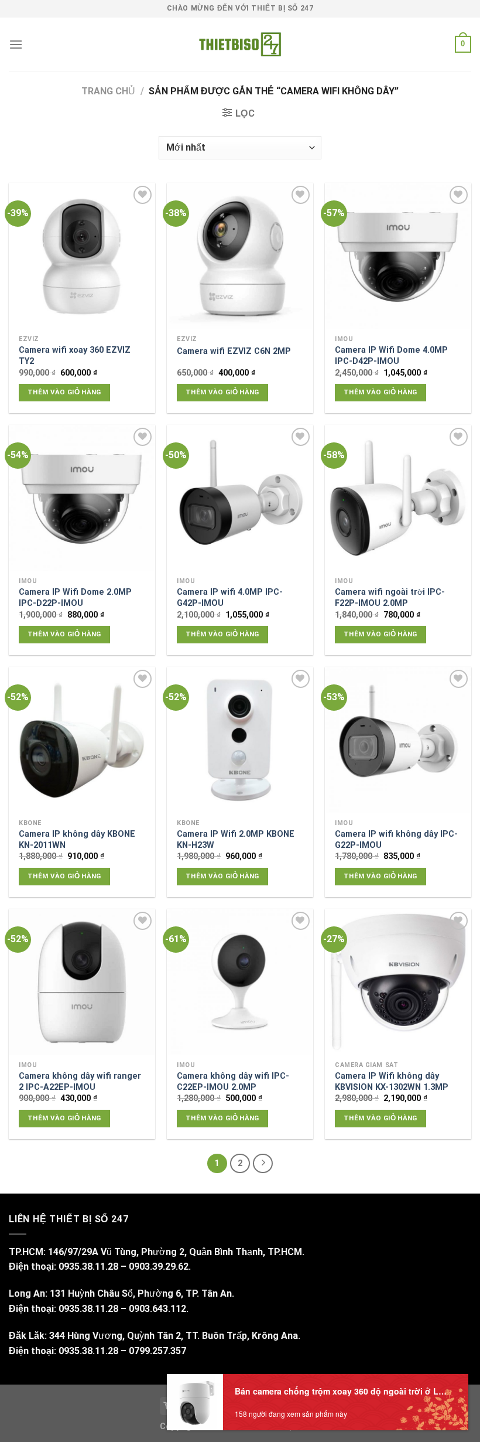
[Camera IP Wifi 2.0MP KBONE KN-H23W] (240, 740)
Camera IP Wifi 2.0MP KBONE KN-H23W (235, 839)
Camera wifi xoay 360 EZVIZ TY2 (75, 355)
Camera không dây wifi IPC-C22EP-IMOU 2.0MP (233, 1081)
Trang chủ (108, 91)
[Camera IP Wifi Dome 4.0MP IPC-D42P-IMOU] (398, 256)
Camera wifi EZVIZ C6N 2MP (234, 351)
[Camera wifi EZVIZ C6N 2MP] (240, 256)
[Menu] (16, 44)
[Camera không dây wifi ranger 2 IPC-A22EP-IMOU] (82, 982)
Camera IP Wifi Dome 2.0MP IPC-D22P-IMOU (75, 597)
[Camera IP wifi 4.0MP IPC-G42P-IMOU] (240, 498)
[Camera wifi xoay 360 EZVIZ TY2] (82, 256)
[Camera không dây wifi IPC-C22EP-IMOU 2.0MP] (240, 982)
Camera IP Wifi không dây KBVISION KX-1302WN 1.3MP (391, 1081)
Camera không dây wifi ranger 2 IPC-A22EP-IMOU (80, 1081)
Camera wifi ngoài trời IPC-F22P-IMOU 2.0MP (390, 597)
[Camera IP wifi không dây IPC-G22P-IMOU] (398, 740)
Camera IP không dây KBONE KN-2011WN (77, 839)
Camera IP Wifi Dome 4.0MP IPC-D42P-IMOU (391, 355)
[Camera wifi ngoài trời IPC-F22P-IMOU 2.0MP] (398, 498)
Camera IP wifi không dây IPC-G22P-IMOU (396, 839)
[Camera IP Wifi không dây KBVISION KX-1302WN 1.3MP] (398, 982)
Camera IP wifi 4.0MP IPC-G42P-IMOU (230, 597)
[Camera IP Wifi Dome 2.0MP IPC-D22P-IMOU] (82, 498)
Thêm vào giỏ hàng (64, 392)
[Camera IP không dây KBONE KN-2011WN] (82, 740)
